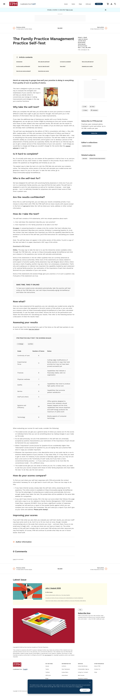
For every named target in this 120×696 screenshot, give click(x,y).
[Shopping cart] (107, 3)
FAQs (95, 672)
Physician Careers (83, 678)
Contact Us (97, 669)
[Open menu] (4, 3)
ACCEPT (85, 690)
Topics (73, 4)
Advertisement (94, 79)
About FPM (97, 666)
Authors (64, 666)
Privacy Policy (79, 686)
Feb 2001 (60, 28)
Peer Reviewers (66, 669)
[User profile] (111, 3)
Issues (66, 4)
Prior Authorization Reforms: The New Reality (57, 595)
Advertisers (65, 675)
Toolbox (47, 672)
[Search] (115, 3)
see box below (34, 329)
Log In (14, 559)
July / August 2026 (53, 588)
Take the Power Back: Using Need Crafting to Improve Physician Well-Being (65, 600)
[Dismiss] (105, 9)
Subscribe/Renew (82, 666)
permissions (48, 655)
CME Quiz (88, 4)
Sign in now (69, 10)
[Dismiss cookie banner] (89, 682)
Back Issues (81, 675)
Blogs (80, 4)
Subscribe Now (84, 613)
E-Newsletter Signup (83, 669)
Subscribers (65, 672)
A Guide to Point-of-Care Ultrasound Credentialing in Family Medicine (64, 598)
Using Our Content (83, 672)
